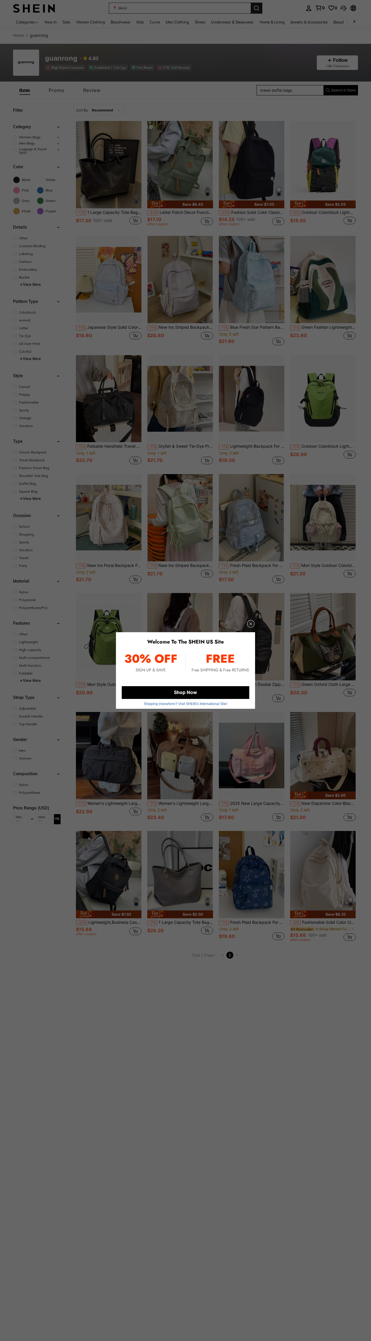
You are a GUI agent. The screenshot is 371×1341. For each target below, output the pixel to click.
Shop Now (185, 692)
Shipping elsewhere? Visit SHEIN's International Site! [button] (185, 704)
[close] (250, 623)
